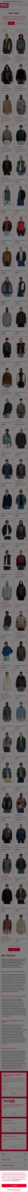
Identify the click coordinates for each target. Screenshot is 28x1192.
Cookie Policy (16, 1180)
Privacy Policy (7, 1180)
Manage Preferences (17, 1179)
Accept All (14, 1185)
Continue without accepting (14, 1189)
